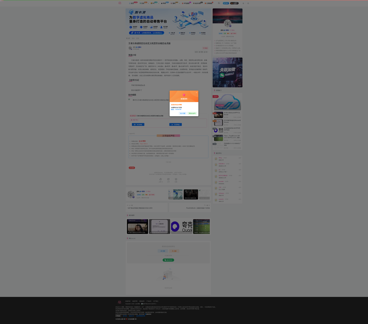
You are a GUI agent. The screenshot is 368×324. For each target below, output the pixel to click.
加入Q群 (182, 113)
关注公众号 (192, 113)
